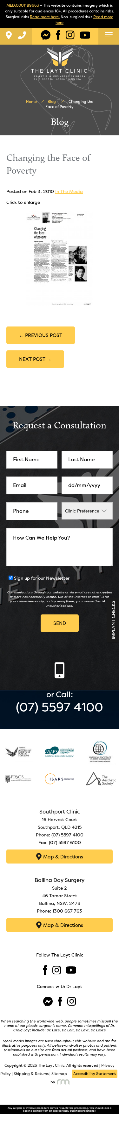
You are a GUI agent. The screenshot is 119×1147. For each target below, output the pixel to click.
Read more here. (45, 16)
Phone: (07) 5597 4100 (59, 835)
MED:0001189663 (22, 5)
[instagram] (70, 35)
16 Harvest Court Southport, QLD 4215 (60, 819)
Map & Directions (63, 856)
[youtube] (85, 35)
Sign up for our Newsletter (41, 578)
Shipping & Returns (31, 1073)
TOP (109, 1133)
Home (31, 101)
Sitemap (59, 1073)
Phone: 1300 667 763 (59, 911)
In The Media (69, 191)
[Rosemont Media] (62, 1082)
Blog (52, 101)
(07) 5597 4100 (59, 707)
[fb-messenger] (45, 35)
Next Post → (35, 359)
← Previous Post (40, 335)
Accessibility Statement (94, 1073)
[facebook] (58, 35)
